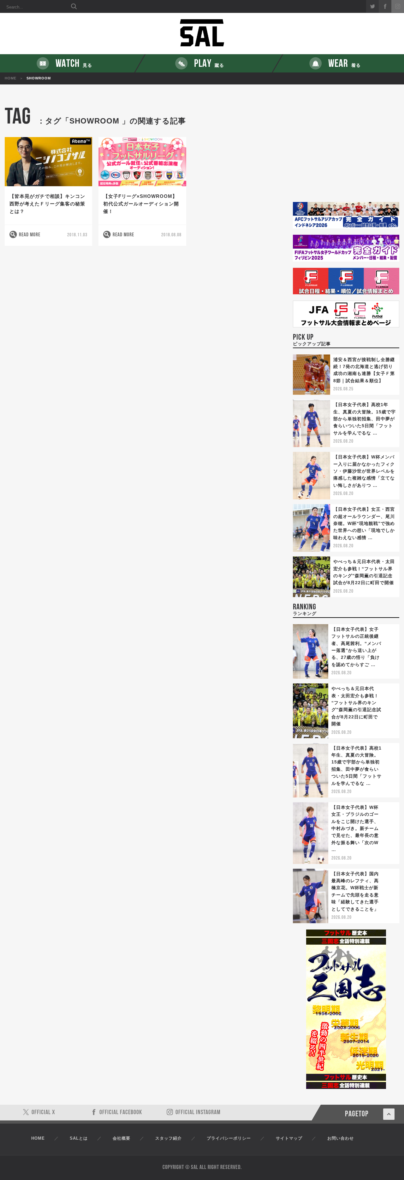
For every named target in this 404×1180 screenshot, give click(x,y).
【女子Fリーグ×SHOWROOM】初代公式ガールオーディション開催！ (141, 203)
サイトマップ (289, 1138)
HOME (10, 78)
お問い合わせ (340, 1138)
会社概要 (121, 1138)
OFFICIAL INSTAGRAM (198, 1112)
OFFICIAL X (43, 1112)
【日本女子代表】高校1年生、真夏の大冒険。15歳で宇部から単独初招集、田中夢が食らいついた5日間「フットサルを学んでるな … (364, 418)
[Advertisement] (346, 154)
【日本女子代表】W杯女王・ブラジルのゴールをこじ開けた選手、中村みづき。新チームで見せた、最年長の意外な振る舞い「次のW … (355, 828)
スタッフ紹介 (168, 1138)
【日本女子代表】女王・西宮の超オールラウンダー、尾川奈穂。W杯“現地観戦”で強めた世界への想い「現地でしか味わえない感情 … (364, 523)
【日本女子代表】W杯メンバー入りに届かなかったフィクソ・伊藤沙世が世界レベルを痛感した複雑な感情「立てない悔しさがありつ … (364, 471)
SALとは (79, 1138)
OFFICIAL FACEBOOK (120, 1112)
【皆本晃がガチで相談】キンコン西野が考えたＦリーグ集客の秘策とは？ (47, 203)
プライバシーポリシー (229, 1138)
